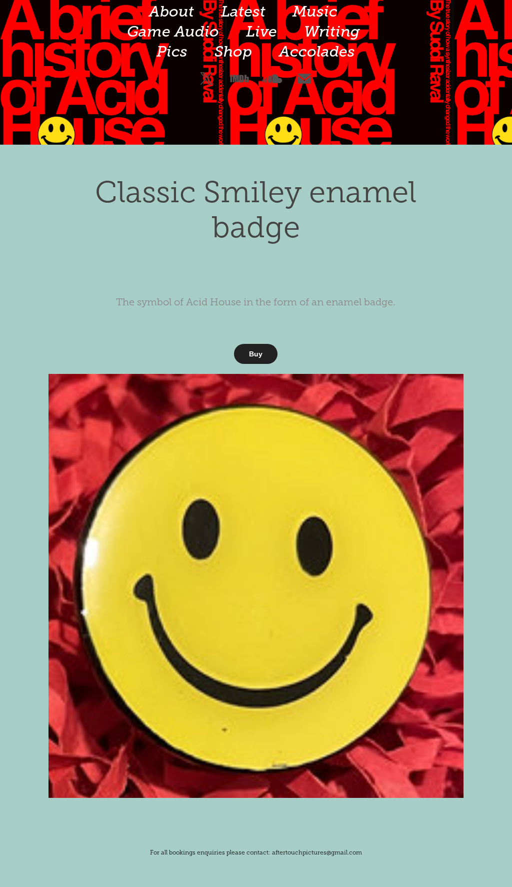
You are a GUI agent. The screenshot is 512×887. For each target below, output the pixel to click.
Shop (233, 51)
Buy (255, 354)
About (171, 11)
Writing (332, 31)
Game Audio (173, 31)
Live (261, 31)
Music (315, 11)
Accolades (317, 51)
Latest (243, 11)
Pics (172, 51)
